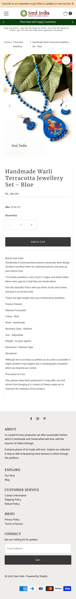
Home (7, 42)
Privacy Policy (12, 519)
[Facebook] (31, 419)
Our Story (10, 475)
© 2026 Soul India (14, 576)
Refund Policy (12, 504)
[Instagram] (37, 419)
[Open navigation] (6, 13)
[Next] (72, 22)
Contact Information (15, 495)
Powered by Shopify (36, 576)
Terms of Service (14, 524)
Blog (7, 480)
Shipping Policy (13, 499)
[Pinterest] (44, 419)
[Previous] (4, 22)
